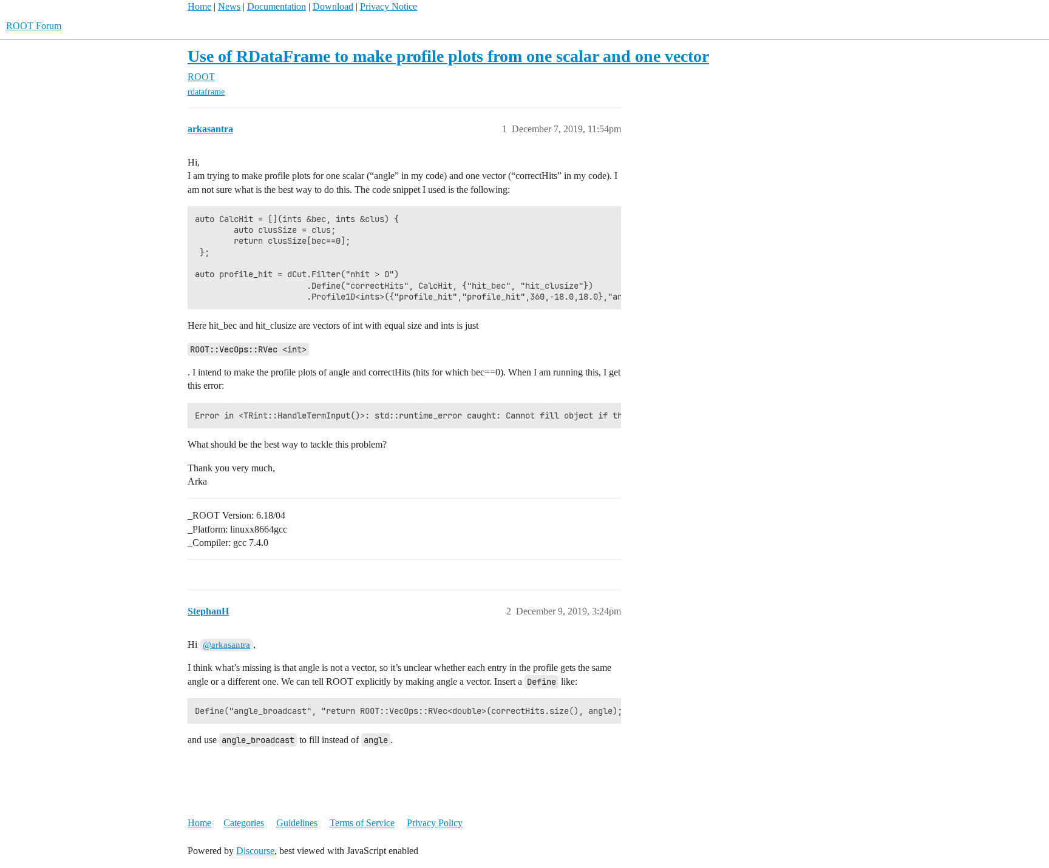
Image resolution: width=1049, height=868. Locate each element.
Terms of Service (362, 823)
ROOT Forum (33, 26)
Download (333, 6)
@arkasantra (226, 645)
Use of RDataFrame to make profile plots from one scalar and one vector (448, 56)
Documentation (276, 6)
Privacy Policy (435, 823)
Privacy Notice (388, 6)
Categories (243, 823)
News (229, 6)
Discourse (255, 851)
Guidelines (296, 823)
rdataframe (206, 91)
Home (199, 6)
